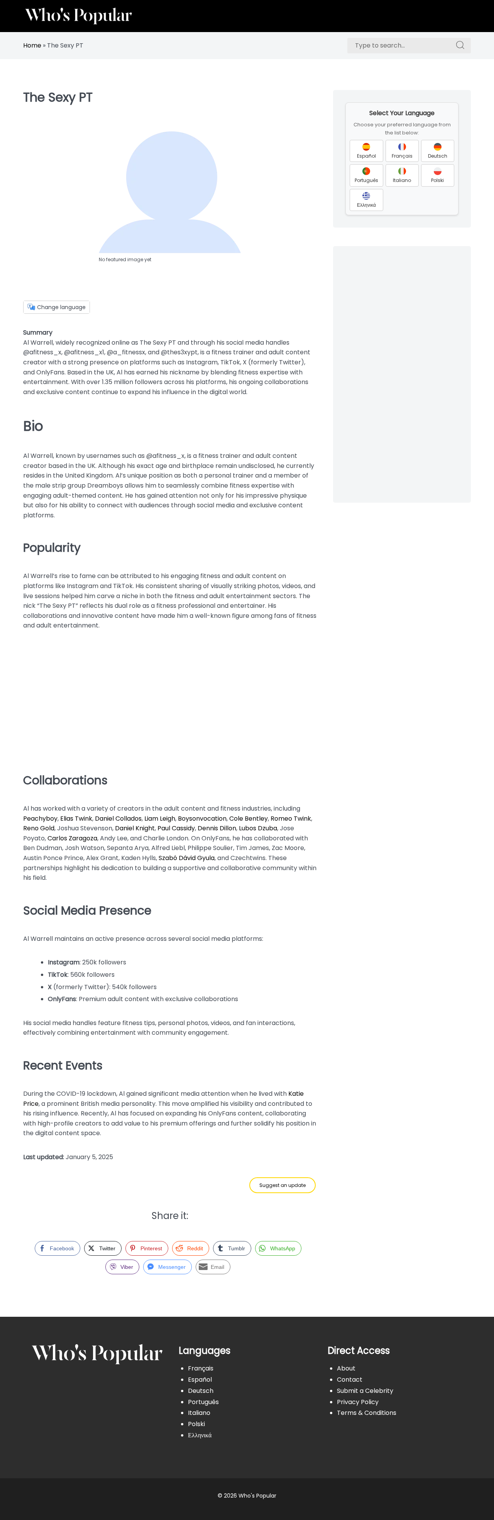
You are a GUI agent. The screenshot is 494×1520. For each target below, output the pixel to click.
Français (200, 1368)
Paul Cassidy (176, 828)
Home (32, 45)
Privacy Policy (358, 1402)
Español (200, 1379)
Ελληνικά (199, 1435)
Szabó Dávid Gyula (187, 858)
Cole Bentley (248, 818)
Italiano (199, 1412)
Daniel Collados (118, 818)
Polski (196, 1424)
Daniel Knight (135, 828)
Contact (349, 1379)
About (346, 1368)
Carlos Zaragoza (72, 838)
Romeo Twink (291, 818)
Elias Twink (76, 818)
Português (203, 1402)
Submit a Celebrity (365, 1390)
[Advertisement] (169, 698)
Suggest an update (282, 1185)
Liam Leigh (159, 818)
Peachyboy (40, 818)
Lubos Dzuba (258, 828)
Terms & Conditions (366, 1412)
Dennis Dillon (217, 828)
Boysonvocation (202, 818)
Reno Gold (38, 828)
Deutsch (200, 1390)
